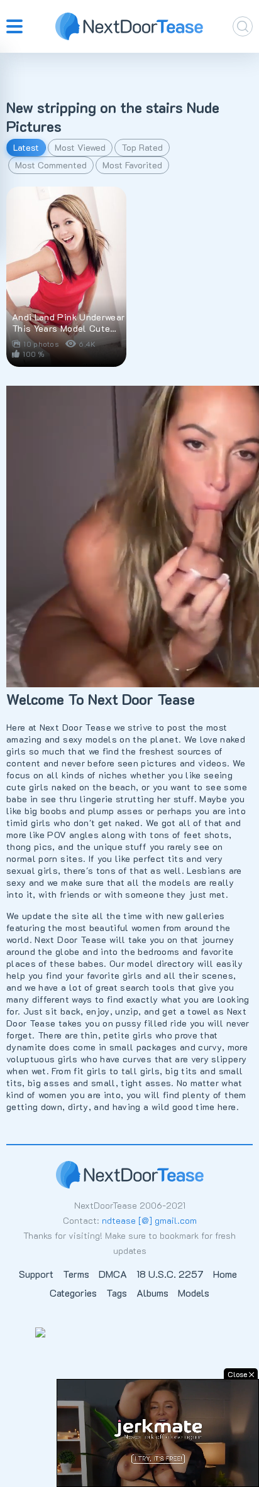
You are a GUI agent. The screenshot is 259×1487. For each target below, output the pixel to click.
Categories (73, 1292)
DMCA (113, 1273)
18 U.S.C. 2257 (170, 1273)
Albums (152, 1292)
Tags (116, 1292)
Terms (76, 1273)
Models (193, 1292)
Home (225, 1273)
